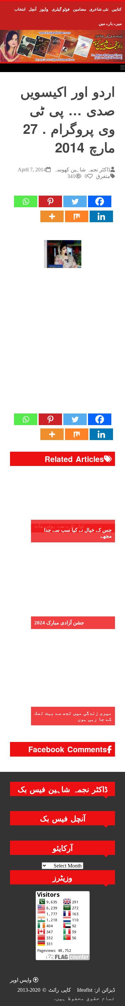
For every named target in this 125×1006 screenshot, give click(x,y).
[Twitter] (75, 201)
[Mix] (76, 216)
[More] (52, 216)
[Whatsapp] (25, 201)
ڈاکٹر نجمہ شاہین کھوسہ (82, 169)
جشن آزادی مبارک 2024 (59, 622)
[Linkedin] (101, 216)
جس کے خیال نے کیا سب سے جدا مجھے (78, 533)
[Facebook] (99, 201)
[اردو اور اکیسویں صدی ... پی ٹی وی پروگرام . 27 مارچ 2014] (63, 254)
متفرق (103, 176)
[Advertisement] (62, 343)
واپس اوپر (21, 980)
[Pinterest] (50, 201)
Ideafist (84, 990)
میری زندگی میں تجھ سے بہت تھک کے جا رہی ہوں (73, 716)
